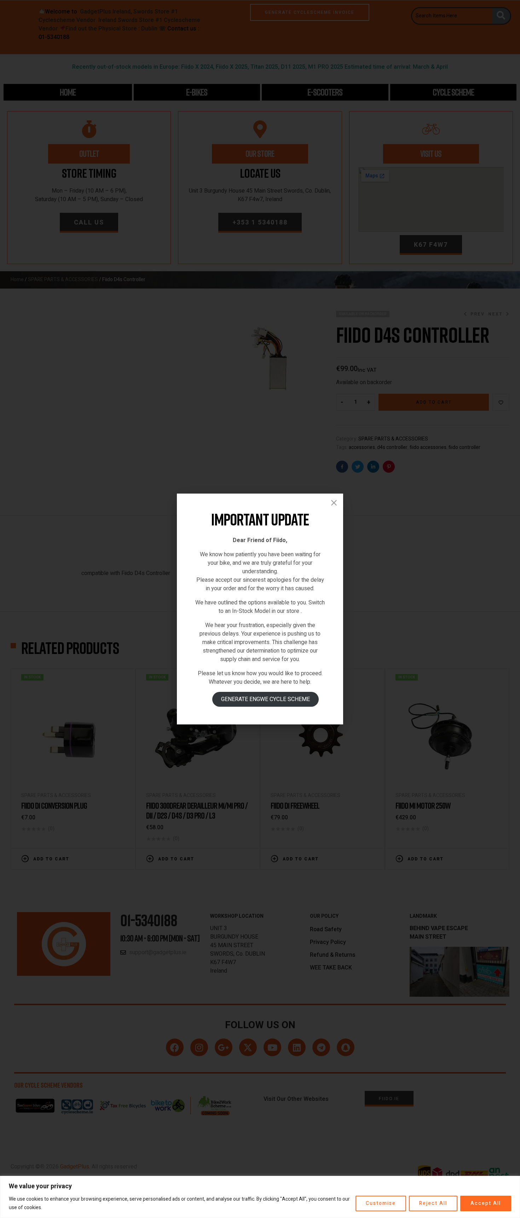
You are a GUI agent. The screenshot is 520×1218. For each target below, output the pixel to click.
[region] (260, 1197)
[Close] (334, 502)
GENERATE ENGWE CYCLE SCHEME (265, 699)
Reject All (433, 1203)
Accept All (485, 1203)
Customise (381, 1203)
